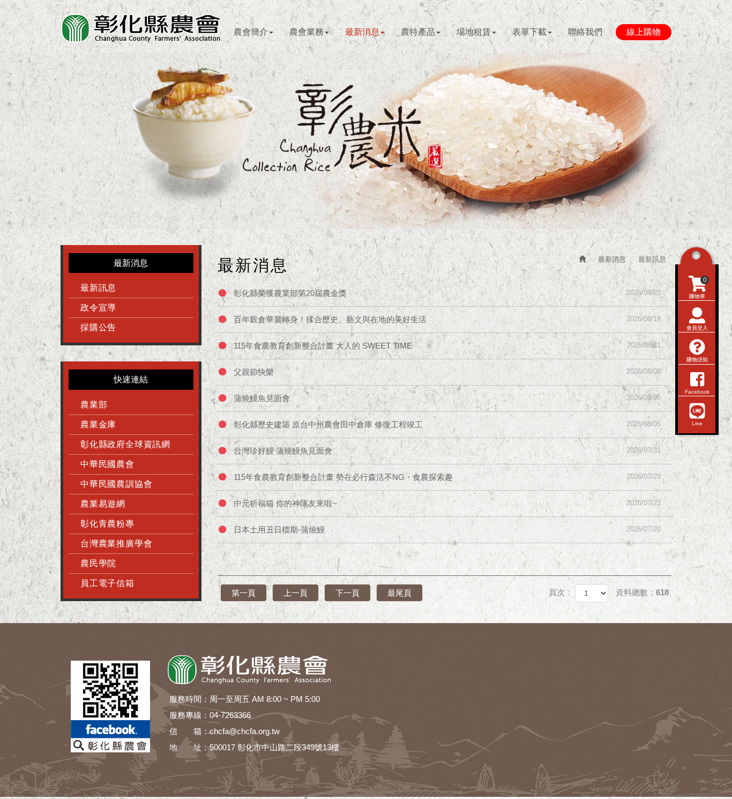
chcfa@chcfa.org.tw (245, 731)
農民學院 (98, 563)
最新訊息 (98, 287)
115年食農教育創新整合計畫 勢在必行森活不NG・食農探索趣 (447, 477)
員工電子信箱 (107, 583)
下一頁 (347, 592)
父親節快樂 (447, 371)
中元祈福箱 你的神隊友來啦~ (447, 503)
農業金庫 (98, 424)
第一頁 (243, 592)
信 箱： (189, 731)
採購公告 (98, 327)
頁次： (561, 592)
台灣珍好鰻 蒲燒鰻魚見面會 (447, 450)
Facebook (697, 392)
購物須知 (697, 359)
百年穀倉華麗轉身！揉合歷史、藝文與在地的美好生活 (447, 319)
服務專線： (189, 715)
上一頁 (295, 592)
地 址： (189, 747)
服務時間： (189, 699)
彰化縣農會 (141, 28)
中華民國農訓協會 (116, 484)
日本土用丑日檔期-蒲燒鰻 (447, 529)
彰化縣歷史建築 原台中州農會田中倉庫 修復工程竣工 (447, 424)
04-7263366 (230, 715)
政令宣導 (98, 307)
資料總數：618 (642, 592)
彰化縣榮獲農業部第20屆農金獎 (447, 293)
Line (697, 423)
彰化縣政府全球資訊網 (125, 444)
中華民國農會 (107, 464)
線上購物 (643, 31)
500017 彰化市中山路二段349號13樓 (274, 747)
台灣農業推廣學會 (116, 543)
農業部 (93, 404)
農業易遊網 (102, 503)
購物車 (698, 287)
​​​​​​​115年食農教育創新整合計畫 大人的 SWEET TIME (447, 345)
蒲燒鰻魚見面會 (447, 398)
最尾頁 (399, 592)
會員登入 (697, 328)
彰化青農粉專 (107, 523)
